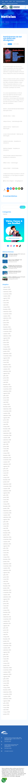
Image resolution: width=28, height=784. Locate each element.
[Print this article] (19, 188)
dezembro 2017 (7, 457)
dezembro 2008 (7, 692)
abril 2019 (5, 424)
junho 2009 (6, 681)
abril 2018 (5, 451)
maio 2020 (6, 400)
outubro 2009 (6, 672)
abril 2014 (5, 555)
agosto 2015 (6, 519)
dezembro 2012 (7, 590)
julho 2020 (6, 395)
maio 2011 (5, 632)
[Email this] (22, 188)
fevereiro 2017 (6, 479)
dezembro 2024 (7, 311)
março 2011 (6, 636)
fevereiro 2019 (6, 428)
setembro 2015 (7, 517)
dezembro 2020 (7, 386)
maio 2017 (5, 473)
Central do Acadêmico (20, 1)
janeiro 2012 (6, 614)
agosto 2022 (6, 358)
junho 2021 (6, 378)
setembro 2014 (7, 544)
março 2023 (6, 347)
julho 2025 (6, 300)
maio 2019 (6, 422)
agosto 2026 (6, 287)
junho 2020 (6, 398)
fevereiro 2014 (6, 559)
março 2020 (6, 404)
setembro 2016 (7, 490)
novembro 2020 (7, 389)
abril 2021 (5, 382)
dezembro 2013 (7, 563)
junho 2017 (6, 471)
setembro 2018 (7, 440)
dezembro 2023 (7, 329)
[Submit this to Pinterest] (13, 188)
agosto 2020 (6, 393)
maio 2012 (5, 605)
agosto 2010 (6, 652)
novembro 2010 (7, 645)
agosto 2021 (6, 373)
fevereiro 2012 (6, 612)
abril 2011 (5, 634)
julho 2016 (5, 495)
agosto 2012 (6, 599)
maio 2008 (6, 707)
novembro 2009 (7, 670)
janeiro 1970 (6, 714)
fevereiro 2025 (7, 309)
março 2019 (6, 426)
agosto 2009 (6, 676)
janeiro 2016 (6, 508)
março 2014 (6, 557)
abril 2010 (5, 661)
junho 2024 (6, 322)
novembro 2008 (7, 694)
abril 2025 (5, 305)
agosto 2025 (6, 298)
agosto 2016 (6, 493)
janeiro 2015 (6, 535)
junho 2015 (6, 524)
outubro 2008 (6, 696)
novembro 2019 (7, 411)
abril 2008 (5, 709)
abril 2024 (5, 325)
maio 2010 (6, 659)
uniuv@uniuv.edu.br (8, 751)
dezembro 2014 (7, 537)
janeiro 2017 (6, 482)
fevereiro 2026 (7, 289)
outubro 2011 (6, 621)
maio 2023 (6, 344)
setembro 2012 (7, 597)
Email (10, 1)
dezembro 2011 (7, 617)
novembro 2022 (7, 356)
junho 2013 (6, 577)
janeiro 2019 (6, 431)
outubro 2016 (6, 488)
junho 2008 (6, 705)
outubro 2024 (6, 316)
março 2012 (6, 610)
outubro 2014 (6, 541)
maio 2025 (6, 302)
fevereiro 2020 (7, 406)
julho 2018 (5, 444)
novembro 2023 (7, 331)
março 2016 (6, 504)
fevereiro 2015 (6, 533)
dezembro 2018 (7, 433)
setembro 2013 (7, 570)
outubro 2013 (6, 568)
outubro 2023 (6, 333)
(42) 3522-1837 (7, 741)
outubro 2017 (6, 462)
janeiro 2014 (6, 561)
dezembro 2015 (7, 510)
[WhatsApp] (16, 188)
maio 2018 (6, 448)
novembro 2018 (7, 435)
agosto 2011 (6, 625)
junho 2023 (6, 342)
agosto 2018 (6, 442)
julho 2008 (6, 703)
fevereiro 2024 (7, 327)
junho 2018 (6, 446)
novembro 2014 (7, 539)
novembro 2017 (7, 459)
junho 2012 (6, 603)
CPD (14, 1)
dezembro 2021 (7, 367)
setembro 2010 (7, 650)
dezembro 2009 (7, 667)
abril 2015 (5, 528)
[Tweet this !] (11, 188)
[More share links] (8, 191)
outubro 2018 (6, 437)
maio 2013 (5, 579)
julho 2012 (5, 601)
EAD (3, 1)
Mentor (6, 1)
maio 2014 (6, 552)
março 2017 (6, 477)
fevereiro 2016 (6, 506)
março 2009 (6, 687)
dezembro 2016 (7, 484)
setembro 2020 (7, 391)
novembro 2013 (7, 566)
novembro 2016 (7, 486)
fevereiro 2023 (6, 349)
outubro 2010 (6, 648)
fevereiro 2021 (6, 384)
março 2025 (6, 307)
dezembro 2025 (7, 291)
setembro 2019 (7, 415)
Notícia (5, 214)
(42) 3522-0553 (7, 748)
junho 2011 (5, 630)
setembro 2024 (7, 318)
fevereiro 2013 (6, 586)
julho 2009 (6, 678)
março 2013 (6, 583)
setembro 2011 (7, 623)
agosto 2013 (6, 572)
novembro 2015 (7, 513)
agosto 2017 (6, 466)
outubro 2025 (6, 296)
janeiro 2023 (6, 351)
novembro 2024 (7, 313)
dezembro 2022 (7, 353)
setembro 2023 (7, 336)
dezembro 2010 (7, 643)
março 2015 (6, 530)
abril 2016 (5, 502)
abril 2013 (5, 581)
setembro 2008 (7, 698)
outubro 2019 (6, 413)
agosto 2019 (6, 417)
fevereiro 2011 (6, 639)
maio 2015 (6, 526)
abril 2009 (5, 685)
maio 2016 (6, 499)
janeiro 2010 (6, 665)
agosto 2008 (6, 701)
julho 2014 (5, 548)
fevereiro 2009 (7, 690)
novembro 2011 (7, 619)
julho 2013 (5, 575)
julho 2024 (6, 320)
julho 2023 (5, 340)
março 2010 (6, 663)
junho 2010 (6, 656)
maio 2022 (6, 362)
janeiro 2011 (6, 641)
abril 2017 (5, 475)
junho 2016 (6, 497)
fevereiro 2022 (6, 364)
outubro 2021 (6, 369)
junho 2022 (6, 360)
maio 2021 (5, 380)
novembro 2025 (7, 294)
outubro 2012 (6, 594)
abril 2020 (5, 402)
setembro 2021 (7, 371)
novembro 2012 (7, 592)
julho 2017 (5, 468)
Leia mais (17, 776)
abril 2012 (5, 608)
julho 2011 (5, 628)
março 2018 (6, 453)
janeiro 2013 (6, 588)
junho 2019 (6, 420)
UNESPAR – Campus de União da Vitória (10, 3)
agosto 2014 (6, 546)
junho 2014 (6, 550)
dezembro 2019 (7, 409)
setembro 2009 (7, 674)
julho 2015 (5, 521)
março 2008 (6, 712)
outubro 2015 (6, 515)
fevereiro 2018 (6, 455)
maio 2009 (6, 683)
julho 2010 (5, 654)
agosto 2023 (6, 338)
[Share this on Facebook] (8, 188)
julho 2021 (5, 375)
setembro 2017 (7, 464)
